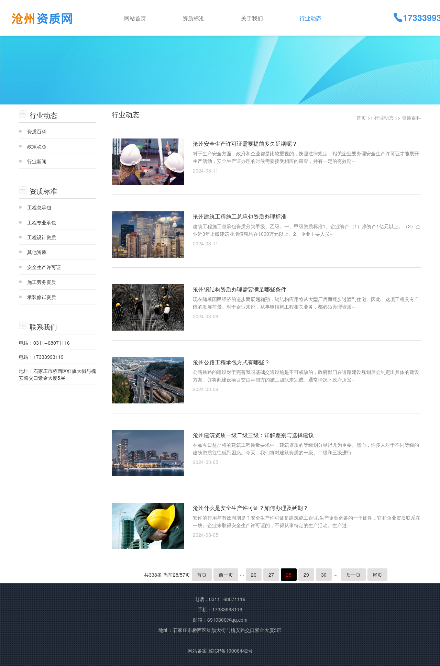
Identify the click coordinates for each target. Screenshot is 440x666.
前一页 (226, 574)
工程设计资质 (41, 237)
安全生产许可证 (44, 267)
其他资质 (36, 251)
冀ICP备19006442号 (230, 650)
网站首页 (135, 18)
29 (306, 574)
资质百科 (36, 131)
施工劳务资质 (41, 281)
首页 (361, 117)
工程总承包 (39, 207)
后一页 (353, 574)
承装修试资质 (41, 296)
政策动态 (36, 146)
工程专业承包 (41, 222)
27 (271, 574)
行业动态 (384, 117)
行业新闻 (36, 161)
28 (289, 574)
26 (253, 574)
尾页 (377, 574)
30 (324, 574)
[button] (206, 17)
